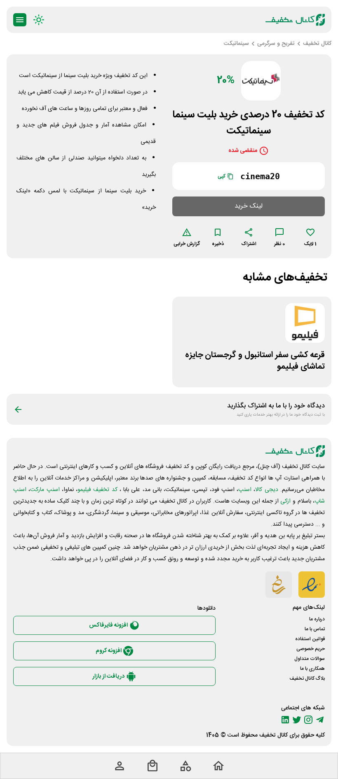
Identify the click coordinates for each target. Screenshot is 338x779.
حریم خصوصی (310, 649)
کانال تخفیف (273, 735)
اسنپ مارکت (44, 490)
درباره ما (317, 619)
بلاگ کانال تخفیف (307, 678)
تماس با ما (315, 629)
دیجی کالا (266, 490)
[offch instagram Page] (308, 720)
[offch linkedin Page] (285, 720)
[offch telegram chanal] (320, 720)
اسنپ (244, 490)
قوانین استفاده (310, 639)
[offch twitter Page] (297, 720)
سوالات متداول (309, 659)
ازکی (285, 501)
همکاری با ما (312, 668)
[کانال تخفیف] (295, 19)
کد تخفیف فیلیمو (97, 490)
